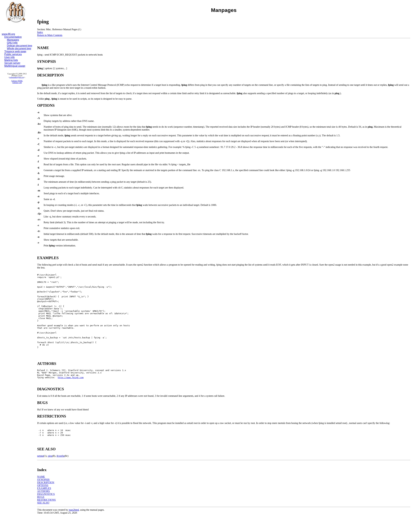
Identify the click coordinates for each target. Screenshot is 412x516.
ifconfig (60, 456)
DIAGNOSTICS (46, 494)
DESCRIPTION (45, 482)
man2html (74, 509)
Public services (13, 54)
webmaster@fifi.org (16, 77)
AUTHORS (43, 491)
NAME (41, 476)
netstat (40, 456)
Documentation (13, 37)
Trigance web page (15, 51)
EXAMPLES (44, 488)
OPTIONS (42, 485)
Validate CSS (17, 83)
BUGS (40, 497)
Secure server (12, 63)
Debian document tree (19, 45)
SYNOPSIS (43, 479)
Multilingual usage (14, 66)
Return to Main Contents (49, 35)
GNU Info (12, 42)
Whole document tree (19, 48)
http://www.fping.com (71, 377)
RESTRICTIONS (46, 499)
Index (40, 32)
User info (9, 57)
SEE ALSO (43, 502)
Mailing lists (11, 60)
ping (50, 456)
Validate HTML (17, 81)
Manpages (13, 39)
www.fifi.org (8, 34)
